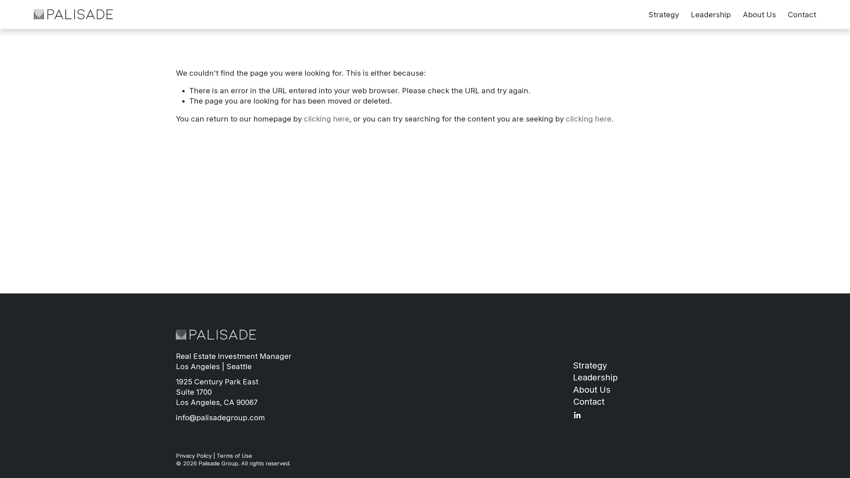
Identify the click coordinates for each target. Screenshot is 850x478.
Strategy (663, 14)
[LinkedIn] (577, 415)
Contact (802, 14)
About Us (759, 14)
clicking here (326, 118)
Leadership (711, 14)
